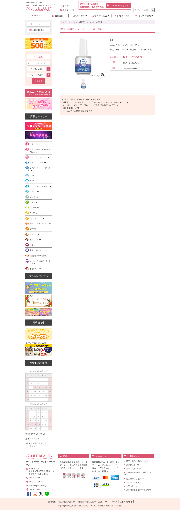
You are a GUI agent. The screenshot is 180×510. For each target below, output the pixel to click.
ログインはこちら (131, 63)
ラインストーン (36, 218)
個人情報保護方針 (67, 501)
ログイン (66, 6)
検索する (39, 81)
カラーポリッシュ (37, 144)
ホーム (37, 15)
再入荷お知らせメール (135, 479)
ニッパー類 (34, 197)
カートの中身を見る (119, 5)
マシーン (33, 234)
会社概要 (52, 501)
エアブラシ (34, 229)
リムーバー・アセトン (38, 157)
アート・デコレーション (39, 224)
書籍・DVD (34, 250)
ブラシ (32, 202)
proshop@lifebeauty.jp (38, 485)
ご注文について (132, 465)
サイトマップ (111, 501)
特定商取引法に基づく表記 (90, 501)
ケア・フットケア (37, 162)
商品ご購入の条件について (137, 461)
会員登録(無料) (131, 68)
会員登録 (58, 15)
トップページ (65, 22)
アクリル (33, 181)
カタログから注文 (133, 482)
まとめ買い (34, 269)
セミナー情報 (145, 15)
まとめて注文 (101, 15)
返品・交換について (134, 468)
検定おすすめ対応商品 (38, 256)
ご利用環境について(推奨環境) (139, 490)
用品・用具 (34, 239)
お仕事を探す (123, 15)
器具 (32, 245)
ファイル (33, 192)
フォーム (33, 208)
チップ (32, 213)
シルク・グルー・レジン (39, 186)
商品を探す (80, 15)
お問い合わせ (131, 486)
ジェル (74, 22)
